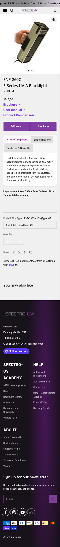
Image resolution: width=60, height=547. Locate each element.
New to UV (8, 402)
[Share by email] (31, 252)
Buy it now (43, 126)
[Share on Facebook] (14, 252)
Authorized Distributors (39, 374)
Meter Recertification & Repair (44, 394)
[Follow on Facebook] (5, 512)
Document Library (12, 396)
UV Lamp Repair (41, 408)
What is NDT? (10, 417)
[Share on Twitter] (19, 252)
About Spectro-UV (12, 437)
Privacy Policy (40, 402)
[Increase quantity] (20, 241)
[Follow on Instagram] (14, 512)
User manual (12, 110)
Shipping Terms (11, 448)
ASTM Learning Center (14, 385)
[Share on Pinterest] (25, 252)
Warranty (7, 466)
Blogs (6, 391)
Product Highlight (17, 139)
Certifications (10, 443)
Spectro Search (11, 454)
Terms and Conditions (14, 460)
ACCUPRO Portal (41, 381)
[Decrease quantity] (8, 241)
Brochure (10, 104)
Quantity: (8, 234)
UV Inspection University (10, 410)
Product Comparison (18, 115)
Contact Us (39, 387)
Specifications (42, 139)
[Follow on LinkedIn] (31, 512)
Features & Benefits (18, 148)
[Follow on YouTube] (22, 512)
